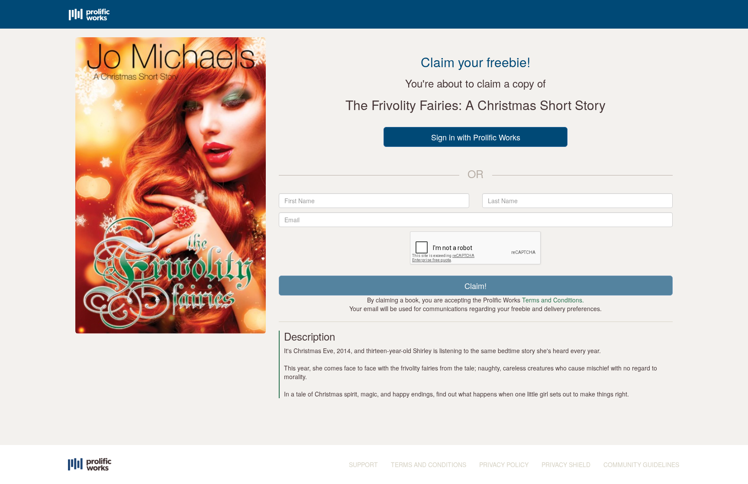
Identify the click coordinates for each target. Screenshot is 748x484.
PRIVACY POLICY (504, 464)
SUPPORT (363, 464)
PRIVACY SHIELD (566, 464)
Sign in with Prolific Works (475, 137)
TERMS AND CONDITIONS (428, 464)
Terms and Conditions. (553, 300)
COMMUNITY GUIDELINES (641, 464)
